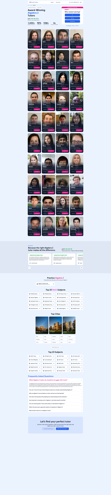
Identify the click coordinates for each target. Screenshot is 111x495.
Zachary (73, 229)
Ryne (30, 208)
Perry (44, 104)
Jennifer (45, 229)
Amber (73, 146)
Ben (72, 62)
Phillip (44, 125)
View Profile (30, 46)
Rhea (44, 146)
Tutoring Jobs (58, 2)
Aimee (59, 187)
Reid (44, 41)
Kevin (58, 125)
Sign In (81, 2)
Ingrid (44, 62)
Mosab (73, 208)
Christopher (60, 41)
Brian (72, 104)
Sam (30, 83)
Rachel (31, 166)
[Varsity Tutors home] (33, 2)
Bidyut (59, 146)
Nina (30, 41)
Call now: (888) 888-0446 (75, 2)
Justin (73, 41)
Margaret (60, 229)
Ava (72, 166)
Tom (30, 125)
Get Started (37, 46)
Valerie (59, 104)
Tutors (28, 5)
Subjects (52, 2)
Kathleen (59, 208)
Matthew (31, 104)
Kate (30, 146)
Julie (72, 125)
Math (31, 5)
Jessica (59, 83)
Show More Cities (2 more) (55, 347)
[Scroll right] (81, 267)
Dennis (59, 166)
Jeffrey (73, 187)
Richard (45, 208)
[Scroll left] (29, 267)
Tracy (30, 187)
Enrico (45, 187)
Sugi (72, 83)
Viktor (45, 166)
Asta (58, 62)
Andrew (31, 62)
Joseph (45, 83)
